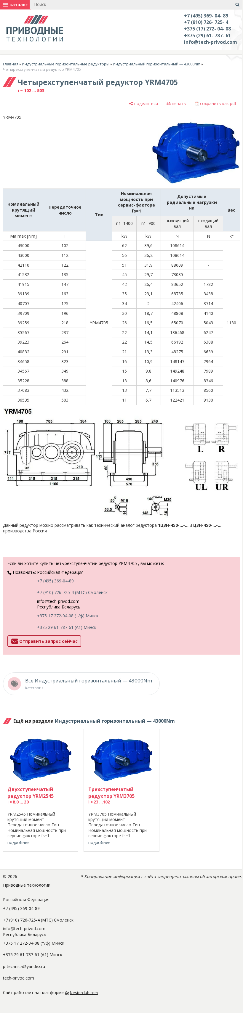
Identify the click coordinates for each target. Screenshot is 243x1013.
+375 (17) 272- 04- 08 (207, 28)
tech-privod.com (18, 978)
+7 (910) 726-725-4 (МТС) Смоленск (72, 592)
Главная (10, 64)
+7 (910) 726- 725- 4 (206, 22)
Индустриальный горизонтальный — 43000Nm (156, 64)
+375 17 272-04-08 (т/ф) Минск (67, 616)
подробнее (18, 842)
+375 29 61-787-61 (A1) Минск (66, 627)
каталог (18, 4)
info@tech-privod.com (210, 42)
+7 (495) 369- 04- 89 (206, 15)
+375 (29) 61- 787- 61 (207, 35)
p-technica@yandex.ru (24, 966)
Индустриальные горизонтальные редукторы (65, 64)
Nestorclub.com (84, 992)
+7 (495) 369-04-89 (55, 581)
